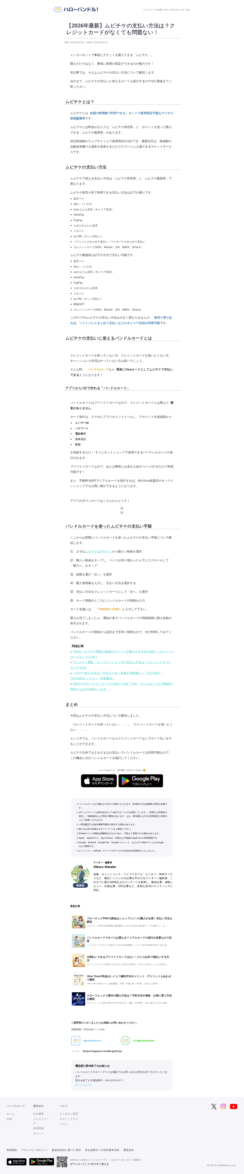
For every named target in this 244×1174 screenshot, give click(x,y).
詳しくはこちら (84, 1084)
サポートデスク (69, 1118)
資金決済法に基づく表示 (66, 1150)
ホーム (11, 1113)
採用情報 (38, 1128)
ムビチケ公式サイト (98, 551)
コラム (64, 1124)
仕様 (9, 1118)
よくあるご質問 (69, 1113)
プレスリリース (41, 1121)
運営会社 (128, 1150)
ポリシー (38, 1133)
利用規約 (12, 1150)
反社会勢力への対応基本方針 (102, 1150)
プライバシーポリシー (34, 1150)
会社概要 (38, 1113)
